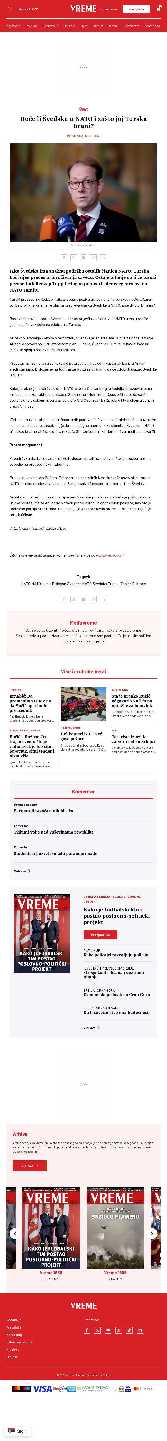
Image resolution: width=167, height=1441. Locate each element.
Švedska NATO (79, 583)
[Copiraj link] (93, 257)
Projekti (12, 1357)
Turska (113, 583)
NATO (25, 583)
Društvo (69, 26)
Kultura (98, 26)
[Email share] (83, 257)
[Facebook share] (64, 257)
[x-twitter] (97, 1330)
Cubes (107, 1374)
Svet (84, 26)
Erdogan (59, 583)
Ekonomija (50, 26)
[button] (15, 1234)
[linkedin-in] (140, 1330)
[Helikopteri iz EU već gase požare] (83, 704)
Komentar (132, 26)
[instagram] (118, 1330)
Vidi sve (20, 871)
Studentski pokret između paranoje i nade (55, 853)
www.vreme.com (109, 555)
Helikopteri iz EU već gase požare (81, 736)
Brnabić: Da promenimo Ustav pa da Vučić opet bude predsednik (30, 703)
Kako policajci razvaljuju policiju (116, 955)
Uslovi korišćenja (19, 1342)
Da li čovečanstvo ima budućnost (116, 1012)
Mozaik (114, 26)
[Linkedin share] (103, 257)
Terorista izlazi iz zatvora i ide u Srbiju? (134, 739)
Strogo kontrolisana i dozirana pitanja (114, 974)
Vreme (70, 1374)
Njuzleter (13, 1349)
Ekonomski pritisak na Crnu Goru (117, 994)
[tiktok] (129, 1330)
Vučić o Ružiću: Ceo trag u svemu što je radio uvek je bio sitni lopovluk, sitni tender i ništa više (32, 746)
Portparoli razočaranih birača (43, 811)
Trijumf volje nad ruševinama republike (54, 832)
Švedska (100, 583)
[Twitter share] (73, 257)
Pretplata (136, 9)
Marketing (14, 1334)
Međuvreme (61, 635)
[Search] (9, 9)
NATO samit (41, 583)
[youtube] (108, 1330)
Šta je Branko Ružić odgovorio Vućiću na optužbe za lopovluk (132, 701)
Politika (31, 26)
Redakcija (14, 1320)
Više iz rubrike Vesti (83, 671)
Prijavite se (108, 9)
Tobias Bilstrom (133, 583)
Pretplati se (100, 935)
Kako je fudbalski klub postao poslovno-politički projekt (117, 916)
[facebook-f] (87, 1330)
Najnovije (13, 26)
